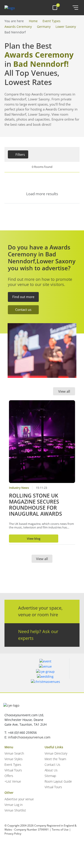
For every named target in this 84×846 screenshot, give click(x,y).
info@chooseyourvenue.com (29, 737)
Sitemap (50, 776)
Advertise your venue (19, 799)
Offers (8, 776)
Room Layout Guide (58, 781)
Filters (20, 154)
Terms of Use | (61, 829)
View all (64, 391)
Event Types (51, 21)
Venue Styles (13, 759)
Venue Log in (13, 805)
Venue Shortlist (15, 810)
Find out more (23, 296)
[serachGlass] (66, 7)
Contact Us (52, 764)
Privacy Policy (12, 833)
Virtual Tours (13, 770)
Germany (44, 26)
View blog (33, 539)
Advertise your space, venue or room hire (40, 611)
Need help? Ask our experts (38, 634)
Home (33, 21)
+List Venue (12, 781)
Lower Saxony (66, 26)
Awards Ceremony (18, 26)
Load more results (42, 193)
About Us (51, 770)
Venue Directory (56, 753)
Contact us (23, 309)
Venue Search (14, 753)
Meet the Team (55, 759)
